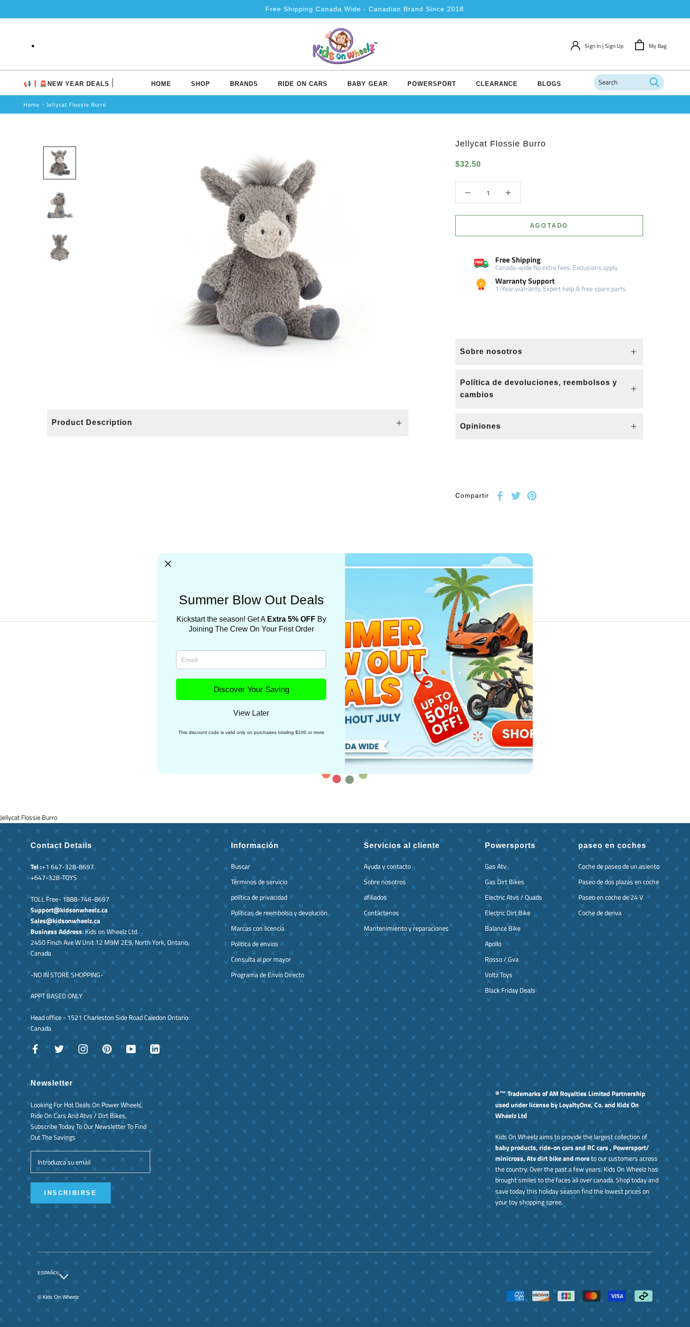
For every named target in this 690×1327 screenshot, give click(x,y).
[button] (168, 564)
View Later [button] (251, 713)
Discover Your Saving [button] (251, 689)
